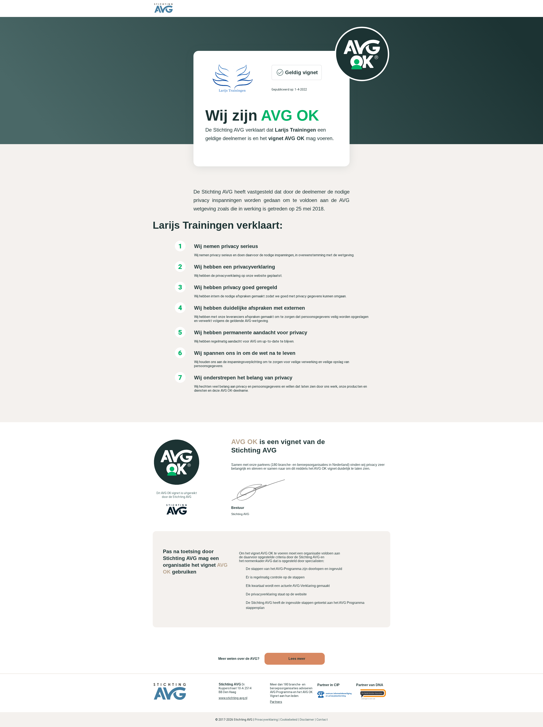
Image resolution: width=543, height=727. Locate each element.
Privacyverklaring (266, 719)
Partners (276, 701)
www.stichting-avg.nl (233, 698)
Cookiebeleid (288, 719)
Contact (322, 719)
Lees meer (296, 658)
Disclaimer (307, 719)
